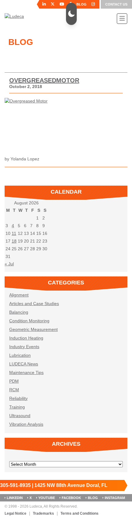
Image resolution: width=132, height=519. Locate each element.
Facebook (71, 498)
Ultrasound (19, 415)
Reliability (18, 398)
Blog (93, 498)
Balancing (18, 312)
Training (17, 406)
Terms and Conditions (79, 514)
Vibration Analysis (26, 424)
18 (14, 241)
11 (14, 233)
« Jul (9, 263)
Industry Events (24, 346)
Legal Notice (15, 514)
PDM (14, 381)
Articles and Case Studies (34, 303)
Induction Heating (26, 338)
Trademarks (43, 514)
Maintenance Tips (26, 372)
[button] (71, 14)
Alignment (19, 294)
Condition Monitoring (29, 320)
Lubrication (20, 355)
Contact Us (116, 4)
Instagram (115, 498)
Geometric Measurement (33, 329)
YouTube (46, 498)
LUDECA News (23, 363)
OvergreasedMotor (44, 80)
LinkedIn (15, 498)
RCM (14, 389)
